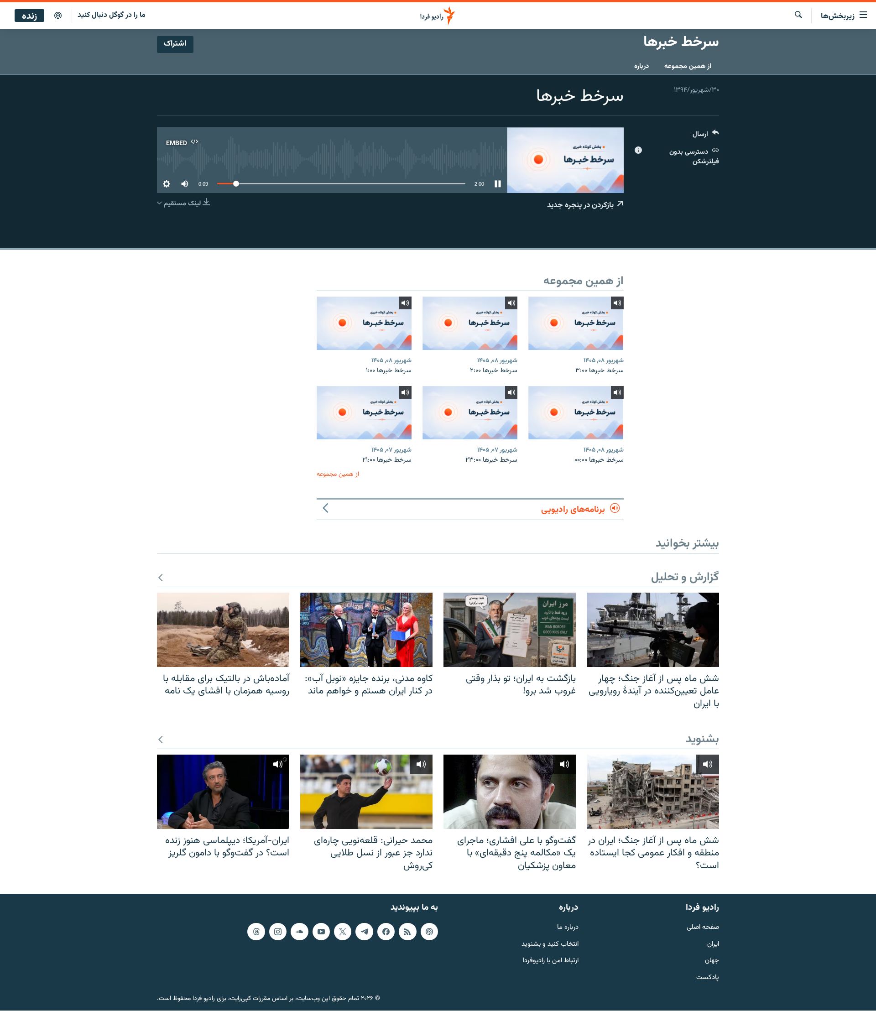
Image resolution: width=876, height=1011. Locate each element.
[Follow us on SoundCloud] (299, 931)
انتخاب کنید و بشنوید (550, 944)
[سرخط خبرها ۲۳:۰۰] (469, 412)
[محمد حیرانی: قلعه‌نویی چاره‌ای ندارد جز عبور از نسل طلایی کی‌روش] (366, 792)
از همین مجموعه (687, 66)
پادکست (707, 978)
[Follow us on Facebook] (386, 931)
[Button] (706, 136)
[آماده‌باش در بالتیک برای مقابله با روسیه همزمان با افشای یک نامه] (223, 630)
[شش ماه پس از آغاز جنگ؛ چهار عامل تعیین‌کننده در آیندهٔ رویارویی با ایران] (653, 630)
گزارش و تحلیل (685, 578)
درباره (641, 66)
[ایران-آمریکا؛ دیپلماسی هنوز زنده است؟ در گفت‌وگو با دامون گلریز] (223, 792)
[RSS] (407, 931)
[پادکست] (58, 16)
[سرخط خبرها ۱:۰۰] (364, 323)
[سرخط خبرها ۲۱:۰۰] (364, 412)
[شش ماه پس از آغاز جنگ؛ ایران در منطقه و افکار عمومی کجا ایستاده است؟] (653, 792)
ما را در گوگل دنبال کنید (112, 15)
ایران (713, 944)
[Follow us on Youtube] (321, 931)
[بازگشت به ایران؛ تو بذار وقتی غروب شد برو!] (509, 630)
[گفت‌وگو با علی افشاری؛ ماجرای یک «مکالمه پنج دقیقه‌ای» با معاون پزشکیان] (509, 792)
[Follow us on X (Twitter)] (342, 931)
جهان (712, 961)
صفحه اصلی (703, 928)
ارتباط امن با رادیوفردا (551, 961)
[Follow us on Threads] (256, 931)
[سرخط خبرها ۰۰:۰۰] (575, 412)
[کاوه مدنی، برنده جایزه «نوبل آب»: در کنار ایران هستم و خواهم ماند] (366, 630)
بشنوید (702, 740)
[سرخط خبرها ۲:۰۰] (469, 323)
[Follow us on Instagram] (278, 931)
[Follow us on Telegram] (364, 931)
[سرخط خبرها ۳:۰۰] (575, 323)
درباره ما (568, 928)
